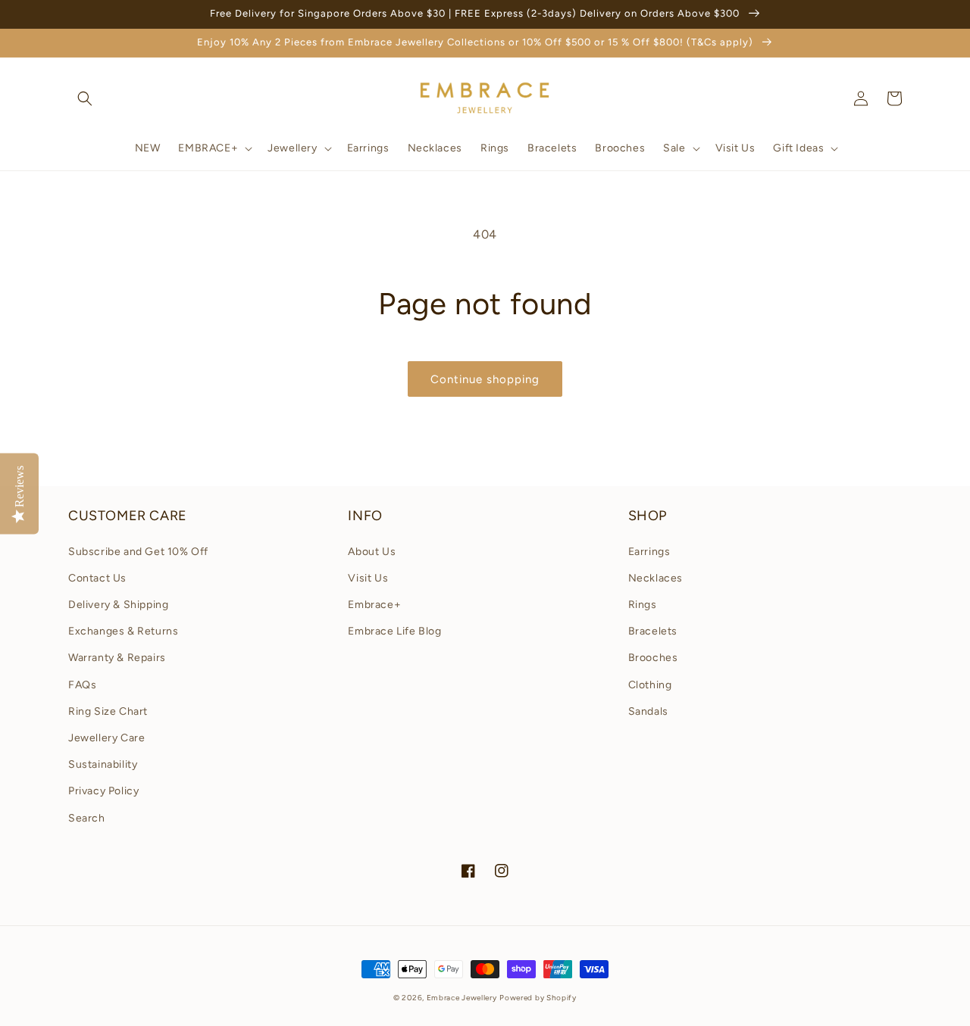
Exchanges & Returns (123, 631)
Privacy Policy (103, 790)
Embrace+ (374, 604)
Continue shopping (485, 379)
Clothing (650, 684)
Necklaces (655, 578)
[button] (85, 98)
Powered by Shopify (538, 998)
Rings (642, 604)
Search (86, 818)
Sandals (648, 711)
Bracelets (652, 631)
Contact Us (97, 578)
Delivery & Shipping (118, 604)
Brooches (653, 657)
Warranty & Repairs (117, 657)
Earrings (649, 551)
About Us (372, 551)
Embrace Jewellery (462, 998)
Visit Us (368, 578)
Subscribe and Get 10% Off (138, 551)
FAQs (82, 684)
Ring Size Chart (108, 711)
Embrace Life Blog (394, 631)
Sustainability (102, 764)
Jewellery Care (106, 737)
